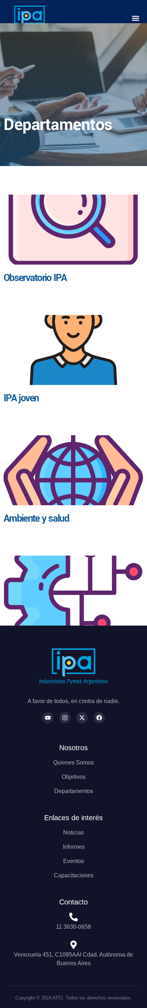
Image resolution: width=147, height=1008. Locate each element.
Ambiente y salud (36, 519)
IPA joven (21, 398)
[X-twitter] (82, 717)
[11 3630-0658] (73, 917)
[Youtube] (48, 717)
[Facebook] (99, 717)
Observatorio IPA (35, 278)
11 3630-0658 (73, 927)
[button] (135, 18)
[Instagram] (65, 717)
